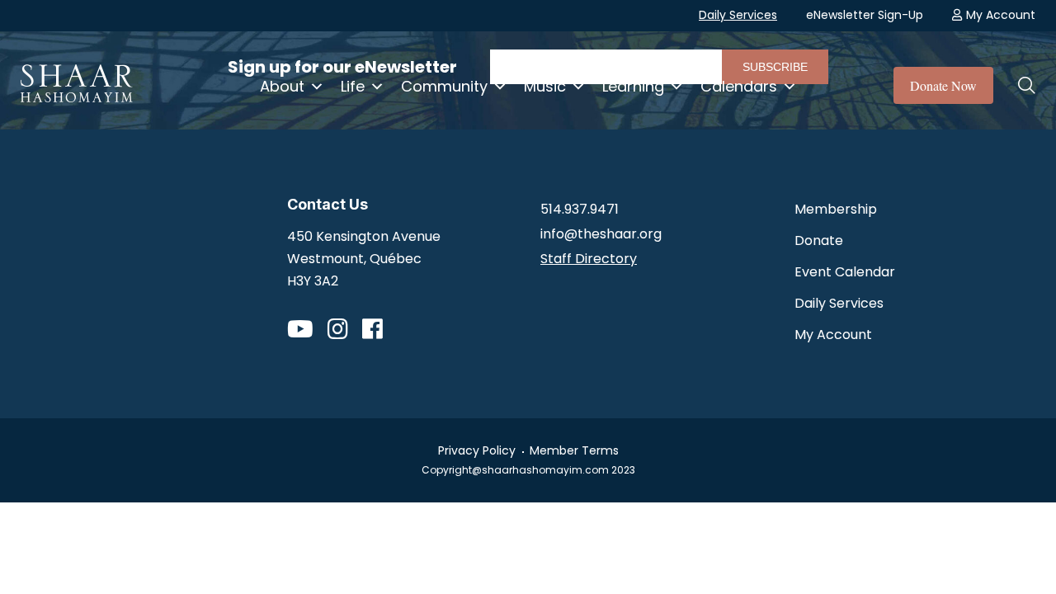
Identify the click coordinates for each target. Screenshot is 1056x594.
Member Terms (574, 450)
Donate (818, 240)
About (282, 86)
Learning (633, 86)
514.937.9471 (579, 209)
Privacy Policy (477, 450)
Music (545, 86)
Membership (835, 209)
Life (353, 86)
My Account (1000, 15)
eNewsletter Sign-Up (864, 15)
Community (444, 86)
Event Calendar (844, 271)
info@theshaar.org (601, 233)
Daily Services (738, 15)
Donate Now (943, 85)
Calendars (738, 86)
